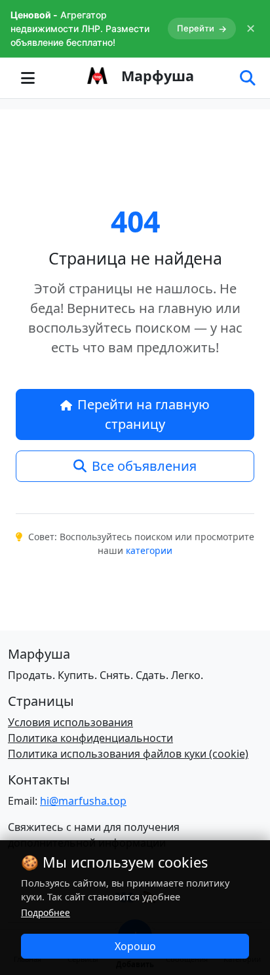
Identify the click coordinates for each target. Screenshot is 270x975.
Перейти (202, 28)
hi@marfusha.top (83, 801)
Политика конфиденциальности (90, 738)
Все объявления (144, 466)
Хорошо (135, 946)
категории (149, 550)
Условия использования (70, 722)
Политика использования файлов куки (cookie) (128, 753)
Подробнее (45, 912)
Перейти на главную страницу (143, 414)
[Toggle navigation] (27, 78)
